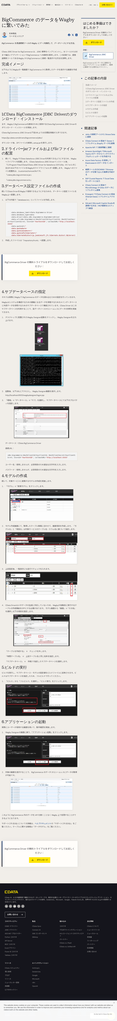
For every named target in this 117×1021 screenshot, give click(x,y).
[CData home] (8, 4)
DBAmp (35, 937)
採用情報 (90, 948)
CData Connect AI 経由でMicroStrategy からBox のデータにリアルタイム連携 (99, 187)
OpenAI (35, 986)
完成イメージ (91, 85)
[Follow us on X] (73, 35)
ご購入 (90, 5)
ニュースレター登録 (12, 982)
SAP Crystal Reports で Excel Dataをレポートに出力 (99, 179)
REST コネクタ (10, 944)
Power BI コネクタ (11, 952)
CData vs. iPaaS (66, 943)
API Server (8, 941)
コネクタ (63, 926)
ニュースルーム (92, 933)
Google (34, 975)
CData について (93, 926)
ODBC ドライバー (11, 926)
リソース (8, 979)
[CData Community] (22, 906)
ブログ (7, 975)
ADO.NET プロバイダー (13, 933)
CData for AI (79, 5)
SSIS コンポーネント (39, 933)
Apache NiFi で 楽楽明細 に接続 (98, 147)
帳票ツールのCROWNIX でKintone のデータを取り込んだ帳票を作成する (100, 172)
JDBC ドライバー (11, 930)
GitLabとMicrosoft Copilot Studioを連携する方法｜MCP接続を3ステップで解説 (100, 206)
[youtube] (14, 906)
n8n (33, 982)
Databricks (36, 972)
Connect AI (36, 930)
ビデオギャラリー (11, 990)
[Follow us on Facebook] (69, 35)
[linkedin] (6, 906)
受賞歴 (89, 937)
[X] (10, 906)
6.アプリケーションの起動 (96, 116)
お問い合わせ (106, 5)
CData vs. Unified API (67, 947)
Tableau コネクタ (11, 955)
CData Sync (36, 926)
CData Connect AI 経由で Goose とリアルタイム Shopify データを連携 (99, 142)
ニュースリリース (93, 930)
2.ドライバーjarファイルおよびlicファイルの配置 (99, 96)
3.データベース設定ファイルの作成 (100, 101)
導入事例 (8, 972)
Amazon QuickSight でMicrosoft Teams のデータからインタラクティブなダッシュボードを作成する (100, 154)
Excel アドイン (10, 948)
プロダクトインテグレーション (71, 930)
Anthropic (36, 968)
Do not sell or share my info (103, 1014)
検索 (95, 5)
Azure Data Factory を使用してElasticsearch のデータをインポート (99, 163)
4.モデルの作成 (92, 109)
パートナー (64, 939)
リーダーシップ (92, 941)
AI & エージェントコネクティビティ (72, 934)
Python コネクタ (11, 937)
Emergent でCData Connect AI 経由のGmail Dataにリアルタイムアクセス (100, 197)
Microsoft (35, 979)
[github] (18, 906)
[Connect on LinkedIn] (76, 35)
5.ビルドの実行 (92, 113)
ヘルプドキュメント (43, 823)
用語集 (7, 986)
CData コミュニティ (12, 968)
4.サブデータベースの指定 (96, 105)
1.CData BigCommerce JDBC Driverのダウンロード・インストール (100, 90)
